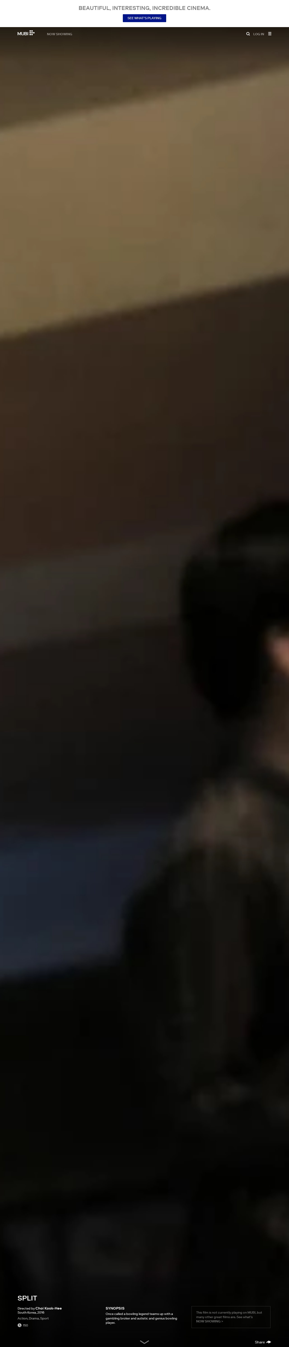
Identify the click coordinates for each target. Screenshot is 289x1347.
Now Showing (59, 34)
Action (23, 1318)
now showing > (209, 1321)
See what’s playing (144, 18)
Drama (34, 1318)
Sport (44, 1318)
